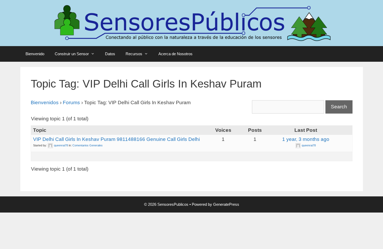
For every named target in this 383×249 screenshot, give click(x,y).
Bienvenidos (45, 102)
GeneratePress (226, 204)
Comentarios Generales (87, 145)
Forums (71, 102)
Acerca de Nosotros (175, 54)
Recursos (134, 54)
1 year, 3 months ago (305, 139)
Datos (110, 54)
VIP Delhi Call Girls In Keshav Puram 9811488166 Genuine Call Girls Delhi (116, 139)
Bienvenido (35, 54)
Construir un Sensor (72, 54)
